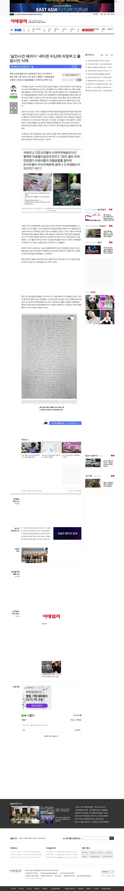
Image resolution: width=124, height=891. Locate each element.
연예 (111, 55)
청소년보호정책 (55, 888)
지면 (105, 14)
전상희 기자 (13, 94)
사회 (28, 30)
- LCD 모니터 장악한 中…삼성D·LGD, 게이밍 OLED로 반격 (26, 854)
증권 (106, 55)
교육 (44, 30)
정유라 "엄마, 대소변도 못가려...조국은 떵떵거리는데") (37, 530)
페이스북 (12, 104)
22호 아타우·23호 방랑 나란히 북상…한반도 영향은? (91, 816)
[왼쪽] (45, 549)
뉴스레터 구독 (71, 491)
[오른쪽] (46, 549)
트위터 (16, 104)
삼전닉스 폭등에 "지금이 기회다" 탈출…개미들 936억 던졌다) (39, 536)
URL (16, 112)
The (110, 29)
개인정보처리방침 (105, 888)
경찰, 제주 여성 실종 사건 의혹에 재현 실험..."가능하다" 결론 (93, 813)
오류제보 (88, 888)
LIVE (12, 14)
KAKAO (12, 112)
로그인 (112, 14)
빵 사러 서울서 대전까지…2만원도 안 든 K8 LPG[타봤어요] (93, 822)
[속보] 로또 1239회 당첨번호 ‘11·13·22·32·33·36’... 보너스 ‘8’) (38, 533)
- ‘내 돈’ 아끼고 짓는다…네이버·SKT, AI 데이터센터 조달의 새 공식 (26, 851)
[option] (46, 14)
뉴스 (101, 55)
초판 (108, 14)
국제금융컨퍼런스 (95, 856)
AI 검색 (17, 30)
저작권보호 (81, 888)
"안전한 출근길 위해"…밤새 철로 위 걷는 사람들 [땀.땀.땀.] (93, 810)
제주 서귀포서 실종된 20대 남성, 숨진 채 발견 (89, 819)
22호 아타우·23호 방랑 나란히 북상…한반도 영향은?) (37, 539)
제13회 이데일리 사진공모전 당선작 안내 (30, 838)
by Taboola (16, 503)
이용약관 (44, 888)
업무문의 (36, 888)
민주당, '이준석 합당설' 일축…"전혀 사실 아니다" (90, 807)
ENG (96, 14)
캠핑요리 (84, 856)
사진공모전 (108, 852)
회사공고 (21, 888)
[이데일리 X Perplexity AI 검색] (45, 66)
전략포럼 (92, 852)
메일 (12, 108)
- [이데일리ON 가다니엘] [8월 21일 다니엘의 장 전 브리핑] (61, 857)
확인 (112, 838)
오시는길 (29, 888)
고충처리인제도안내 (69, 888)
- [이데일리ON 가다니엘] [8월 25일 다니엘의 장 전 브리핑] (61, 851)
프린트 (16, 108)
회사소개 (13, 888)
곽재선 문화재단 (107, 856)
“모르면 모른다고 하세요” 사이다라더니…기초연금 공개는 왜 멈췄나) (41, 528)
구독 (101, 14)
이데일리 (28, 21)
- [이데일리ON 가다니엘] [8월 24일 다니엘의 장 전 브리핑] (61, 854)
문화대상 (84, 852)
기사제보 (96, 888)
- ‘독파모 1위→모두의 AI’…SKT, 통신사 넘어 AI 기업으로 (25, 857)
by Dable (17, 576)
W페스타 (100, 852)
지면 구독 (78, 491)
